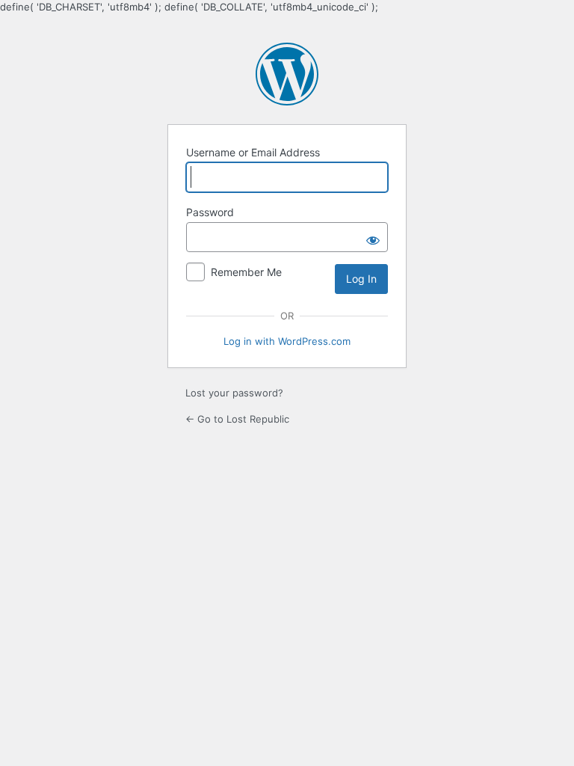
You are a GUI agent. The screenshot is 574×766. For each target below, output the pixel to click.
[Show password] (373, 237)
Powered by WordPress (287, 74)
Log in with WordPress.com (287, 341)
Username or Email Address (253, 152)
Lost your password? (234, 393)
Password (210, 212)
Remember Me (246, 272)
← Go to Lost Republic (237, 419)
